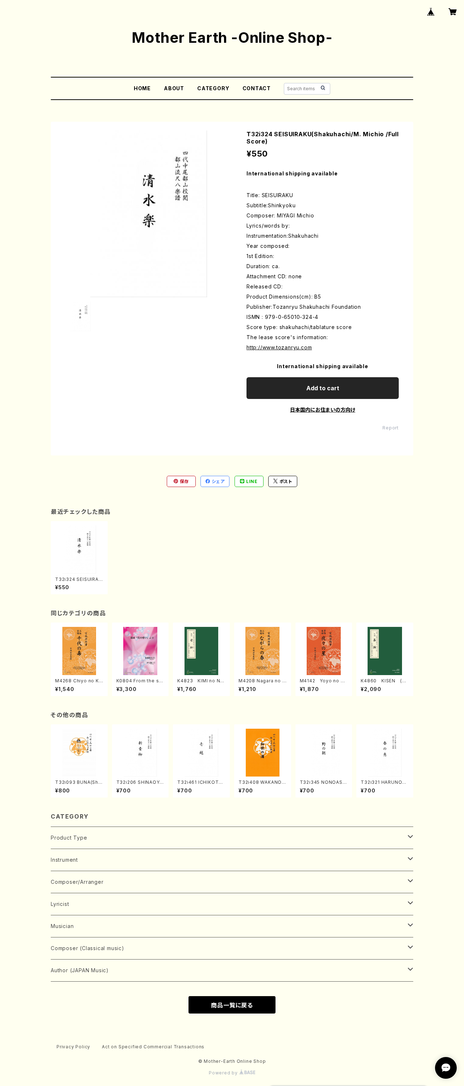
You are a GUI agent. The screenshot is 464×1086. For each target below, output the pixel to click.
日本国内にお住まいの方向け (322, 410)
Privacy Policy (73, 1046)
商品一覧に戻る (232, 1005)
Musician (62, 926)
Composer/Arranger (77, 882)
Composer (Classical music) (87, 948)
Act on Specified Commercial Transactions (153, 1046)
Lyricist (60, 904)
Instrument (64, 860)
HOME (142, 88)
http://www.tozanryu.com (279, 347)
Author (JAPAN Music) (80, 970)
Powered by (224, 1072)
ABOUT (174, 88)
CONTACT (257, 88)
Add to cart (322, 388)
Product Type (69, 838)
